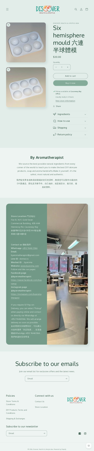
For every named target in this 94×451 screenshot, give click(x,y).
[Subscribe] (66, 379)
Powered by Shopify (60, 449)
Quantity (56, 62)
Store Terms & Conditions (12, 402)
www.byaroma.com (30, 266)
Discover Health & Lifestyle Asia (43, 449)
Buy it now (70, 83)
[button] (7, 9)
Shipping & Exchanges (15, 419)
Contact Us (39, 401)
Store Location (41, 407)
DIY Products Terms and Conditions (16, 411)
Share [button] (58, 106)
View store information (65, 101)
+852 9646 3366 (29, 248)
